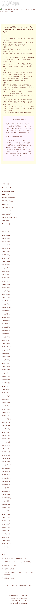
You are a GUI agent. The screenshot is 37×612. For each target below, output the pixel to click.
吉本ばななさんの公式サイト (10, 565)
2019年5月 (5, 521)
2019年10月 (5, 504)
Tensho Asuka (5, 207)
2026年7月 (5, 238)
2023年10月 (5, 347)
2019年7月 (5, 514)
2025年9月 (5, 271)
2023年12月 (5, 340)
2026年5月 (5, 245)
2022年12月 (5, 380)
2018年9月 (5, 547)
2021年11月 (5, 422)
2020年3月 (5, 488)
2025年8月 (5, 274)
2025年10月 (5, 268)
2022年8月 (5, 393)
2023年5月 (5, 363)
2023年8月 (5, 353)
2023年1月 (5, 376)
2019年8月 (5, 511)
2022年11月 (5, 383)
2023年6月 (5, 360)
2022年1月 (5, 416)
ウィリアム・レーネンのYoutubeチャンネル (14, 558)
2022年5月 (5, 402)
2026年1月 (5, 258)
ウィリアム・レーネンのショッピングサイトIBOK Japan (17, 561)
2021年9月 (5, 429)
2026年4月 (5, 248)
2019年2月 (5, 531)
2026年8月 (5, 235)
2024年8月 (5, 314)
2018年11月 (5, 540)
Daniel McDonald (6, 188)
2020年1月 (5, 494)
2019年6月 (5, 517)
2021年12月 (5, 419)
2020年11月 (5, 462)
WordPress (25, 595)
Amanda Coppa (6, 211)
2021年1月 (4, 455)
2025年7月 (5, 278)
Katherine (4, 194)
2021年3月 (5, 448)
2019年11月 (5, 501)
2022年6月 (5, 399)
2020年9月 (5, 468)
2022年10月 (5, 386)
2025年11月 (5, 265)
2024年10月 (5, 307)
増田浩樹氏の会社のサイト (9, 578)
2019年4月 (5, 524)
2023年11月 (5, 343)
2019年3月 (5, 527)
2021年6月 (5, 439)
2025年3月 (5, 291)
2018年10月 (5, 544)
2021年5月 (5, 442)
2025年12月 (5, 261)
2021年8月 (5, 432)
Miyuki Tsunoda (6, 201)
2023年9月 (5, 350)
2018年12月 (5, 537)
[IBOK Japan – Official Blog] (10, 4)
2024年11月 (5, 304)
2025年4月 (5, 288)
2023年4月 (5, 366)
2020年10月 (5, 465)
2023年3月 (5, 370)
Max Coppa (5, 214)
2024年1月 (5, 337)
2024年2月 (5, 334)
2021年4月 (5, 445)
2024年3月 (5, 330)
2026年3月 (5, 251)
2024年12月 (5, 301)
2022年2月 (5, 412)
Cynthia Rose (5, 221)
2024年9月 (5, 311)
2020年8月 (5, 471)
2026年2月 (5, 255)
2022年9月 (5, 389)
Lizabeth (4, 204)
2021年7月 (5, 435)
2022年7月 (5, 396)
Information (5, 224)
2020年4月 (5, 485)
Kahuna (18, 595)
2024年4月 (5, 327)
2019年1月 (4, 534)
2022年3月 (5, 409)
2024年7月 (5, 317)
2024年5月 (5, 324)
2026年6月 (5, 242)
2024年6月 (5, 320)
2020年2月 (5, 491)
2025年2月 (5, 294)
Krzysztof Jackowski (7, 198)
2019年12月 (5, 498)
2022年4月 (5, 406)
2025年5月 (5, 284)
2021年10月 (5, 425)
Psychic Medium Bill (7, 191)
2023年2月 (5, 373)
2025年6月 (5, 281)
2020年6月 (5, 478)
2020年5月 (5, 481)
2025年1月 (5, 297)
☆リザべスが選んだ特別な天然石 (15, 136)
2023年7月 (5, 356)
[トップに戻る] (18, 609)
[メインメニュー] (34, 4)
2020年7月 (5, 475)
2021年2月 (5, 452)
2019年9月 (5, 508)
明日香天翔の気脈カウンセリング (11, 568)
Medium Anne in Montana (8, 217)
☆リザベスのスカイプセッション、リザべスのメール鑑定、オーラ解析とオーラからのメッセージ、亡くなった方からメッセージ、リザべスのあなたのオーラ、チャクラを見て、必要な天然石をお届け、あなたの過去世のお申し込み (18, 128)
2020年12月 (5, 458)
